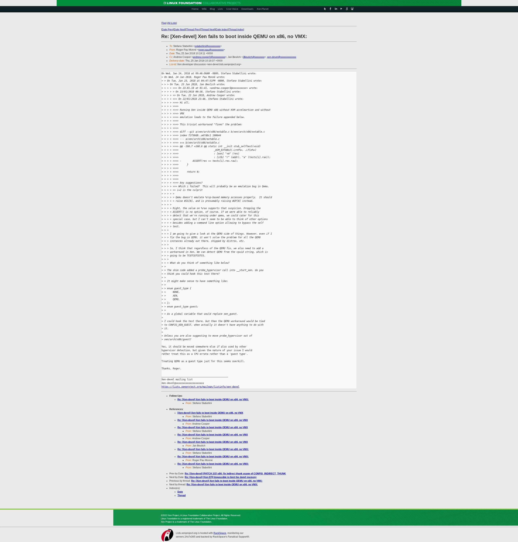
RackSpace (219, 533)
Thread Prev (193, 29)
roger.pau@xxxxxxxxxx (211, 49)
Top (164, 23)
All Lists (172, 23)
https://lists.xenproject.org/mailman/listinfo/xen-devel (200, 386)
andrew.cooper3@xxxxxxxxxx (209, 57)
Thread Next (207, 29)
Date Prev (167, 29)
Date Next (179, 29)
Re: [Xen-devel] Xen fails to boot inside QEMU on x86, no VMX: (213, 399)
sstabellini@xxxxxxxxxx (207, 46)
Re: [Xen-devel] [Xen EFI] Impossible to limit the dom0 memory (221, 477)
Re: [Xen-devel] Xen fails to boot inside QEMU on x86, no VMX (212, 420)
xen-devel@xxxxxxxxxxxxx (281, 57)
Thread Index (236, 29)
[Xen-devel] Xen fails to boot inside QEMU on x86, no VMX (210, 412)
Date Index (222, 29)
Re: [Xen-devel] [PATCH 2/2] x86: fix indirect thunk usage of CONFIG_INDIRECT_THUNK (235, 473)
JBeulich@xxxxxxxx (253, 57)
